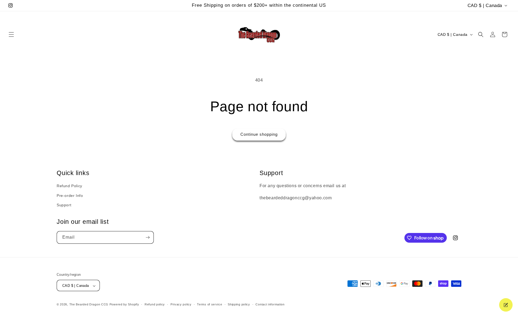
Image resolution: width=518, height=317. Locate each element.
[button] (11, 34)
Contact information (269, 304)
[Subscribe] (148, 237)
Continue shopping (259, 134)
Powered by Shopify (124, 304)
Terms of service (209, 304)
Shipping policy (239, 304)
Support (64, 205)
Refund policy (155, 304)
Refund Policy (69, 186)
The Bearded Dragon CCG (88, 304)
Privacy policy (181, 304)
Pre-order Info (70, 195)
